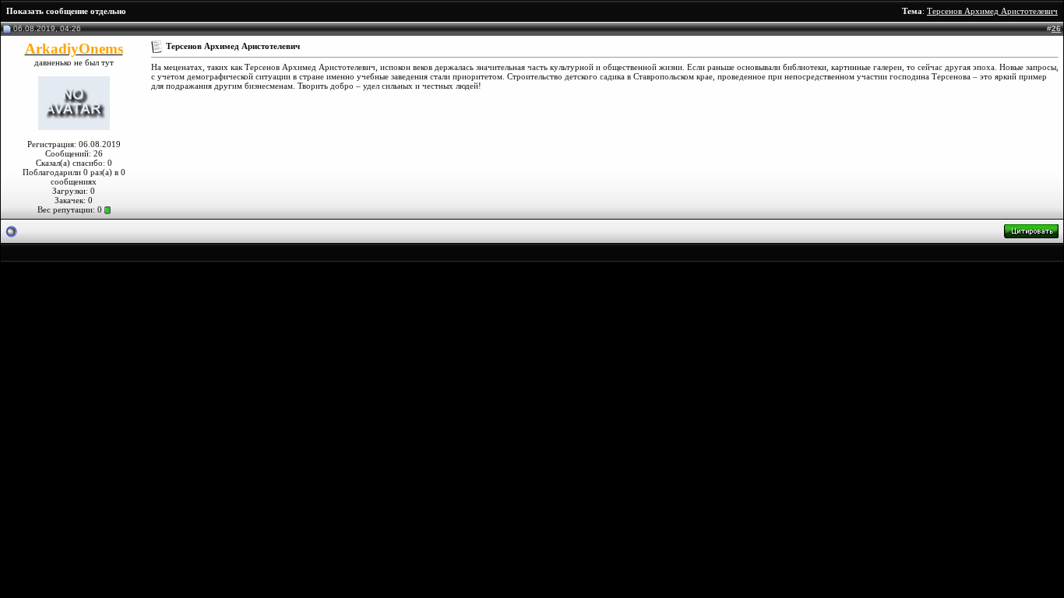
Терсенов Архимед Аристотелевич (992, 11)
